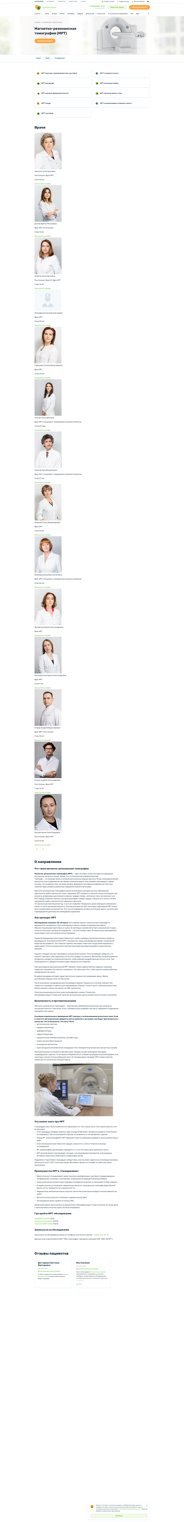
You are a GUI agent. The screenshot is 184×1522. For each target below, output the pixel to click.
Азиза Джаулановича (98, 1272)
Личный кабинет (139, 1)
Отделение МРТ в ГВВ (43, 1224)
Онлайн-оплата (109, 1)
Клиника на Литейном (43, 1221)
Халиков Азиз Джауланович (50, 1271)
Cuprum (83, 1)
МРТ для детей (47, 83)
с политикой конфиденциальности (129, 1509)
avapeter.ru (61, 1)
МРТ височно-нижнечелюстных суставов (59, 73)
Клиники (70, 13)
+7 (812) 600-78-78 (100, 1235)
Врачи (62, 13)
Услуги (37, 13)
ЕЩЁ (137, 13)
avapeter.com (73, 1)
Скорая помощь (124, 1)
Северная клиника (42, 1219)
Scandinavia (50, 1)
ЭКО (131, 13)
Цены (47, 13)
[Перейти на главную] (45, 7)
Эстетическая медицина (118, 13)
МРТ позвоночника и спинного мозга (116, 103)
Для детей (90, 13)
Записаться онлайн (139, 7)
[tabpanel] (53, 1273)
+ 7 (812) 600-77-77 (97, 6)
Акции (54, 13)
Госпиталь (101, 13)
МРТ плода (46, 103)
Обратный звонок (117, 7)
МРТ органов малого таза (111, 93)
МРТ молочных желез (109, 83)
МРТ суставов (47, 113)
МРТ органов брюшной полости (55, 93)
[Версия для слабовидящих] (148, 2)
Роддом (80, 13)
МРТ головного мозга (109, 73)
